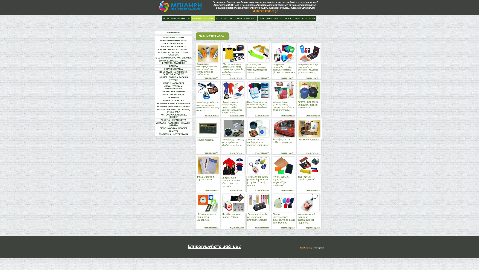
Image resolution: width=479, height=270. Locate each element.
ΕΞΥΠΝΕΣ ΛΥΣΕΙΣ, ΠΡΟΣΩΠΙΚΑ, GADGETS (173, 53)
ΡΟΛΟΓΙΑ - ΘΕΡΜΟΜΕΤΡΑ (173, 120)
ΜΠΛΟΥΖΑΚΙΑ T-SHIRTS (173, 91)
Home (166, 18)
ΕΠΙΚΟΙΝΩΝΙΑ (308, 18)
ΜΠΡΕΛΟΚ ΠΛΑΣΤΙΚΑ (173, 100)
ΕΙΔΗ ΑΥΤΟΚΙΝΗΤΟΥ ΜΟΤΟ (173, 40)
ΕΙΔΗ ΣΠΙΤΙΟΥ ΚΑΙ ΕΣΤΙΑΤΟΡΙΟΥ (174, 49)
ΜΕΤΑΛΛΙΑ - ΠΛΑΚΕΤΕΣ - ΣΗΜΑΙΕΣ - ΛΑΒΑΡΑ (173, 124)
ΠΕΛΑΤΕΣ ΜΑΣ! (292, 18)
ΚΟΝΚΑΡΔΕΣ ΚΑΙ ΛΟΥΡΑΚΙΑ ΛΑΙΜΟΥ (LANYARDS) (173, 73)
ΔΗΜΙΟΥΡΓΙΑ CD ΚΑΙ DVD (271, 18)
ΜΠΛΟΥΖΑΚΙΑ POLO (173, 94)
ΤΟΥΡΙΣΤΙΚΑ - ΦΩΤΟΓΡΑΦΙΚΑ (173, 134)
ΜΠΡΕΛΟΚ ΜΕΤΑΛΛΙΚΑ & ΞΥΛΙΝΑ (173, 106)
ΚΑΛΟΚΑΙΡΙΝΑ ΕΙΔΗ (173, 43)
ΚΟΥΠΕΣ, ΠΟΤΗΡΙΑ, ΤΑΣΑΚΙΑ (173, 77)
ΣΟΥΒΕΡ (173, 80)
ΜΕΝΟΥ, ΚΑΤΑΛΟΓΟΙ (173, 83)
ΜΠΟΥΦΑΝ (173, 97)
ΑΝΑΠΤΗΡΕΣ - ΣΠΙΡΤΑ (173, 37)
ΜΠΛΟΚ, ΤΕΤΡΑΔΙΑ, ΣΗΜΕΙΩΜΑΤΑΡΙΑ (173, 87)
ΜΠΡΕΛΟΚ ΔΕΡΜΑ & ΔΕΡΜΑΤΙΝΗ (173, 103)
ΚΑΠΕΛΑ (173, 66)
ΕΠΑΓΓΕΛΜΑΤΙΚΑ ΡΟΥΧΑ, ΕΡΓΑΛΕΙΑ (173, 58)
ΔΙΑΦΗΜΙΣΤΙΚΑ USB (180, 18)
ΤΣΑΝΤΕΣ (173, 131)
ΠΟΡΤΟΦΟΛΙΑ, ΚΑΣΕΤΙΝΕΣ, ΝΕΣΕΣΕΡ (173, 116)
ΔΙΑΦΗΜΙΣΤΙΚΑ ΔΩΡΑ (203, 18)
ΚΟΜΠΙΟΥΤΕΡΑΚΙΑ (173, 69)
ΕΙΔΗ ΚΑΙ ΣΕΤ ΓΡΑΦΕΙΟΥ (173, 46)
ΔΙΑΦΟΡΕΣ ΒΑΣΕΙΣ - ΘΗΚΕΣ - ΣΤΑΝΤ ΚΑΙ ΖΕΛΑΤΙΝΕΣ (173, 62)
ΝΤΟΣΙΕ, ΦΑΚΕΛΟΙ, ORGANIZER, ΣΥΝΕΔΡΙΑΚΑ (173, 110)
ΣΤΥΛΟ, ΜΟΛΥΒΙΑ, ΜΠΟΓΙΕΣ (173, 128)
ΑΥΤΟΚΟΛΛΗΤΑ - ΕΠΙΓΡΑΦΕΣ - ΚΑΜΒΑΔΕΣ (236, 18)
